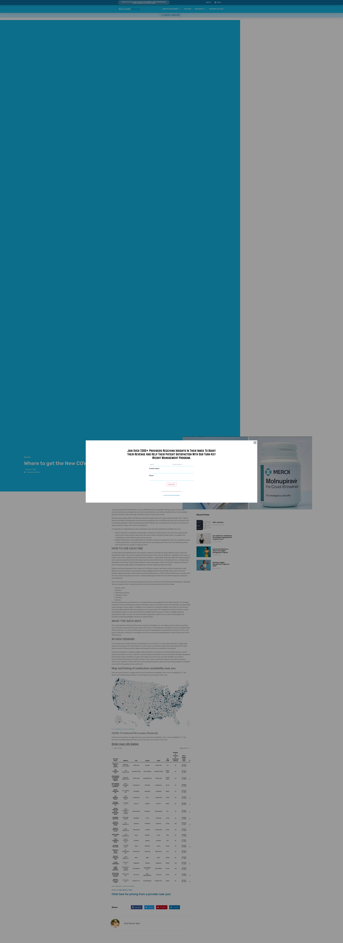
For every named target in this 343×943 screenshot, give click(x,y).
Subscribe (171, 484)
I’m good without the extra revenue (172, 495)
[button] (255, 442)
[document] (171, 471)
